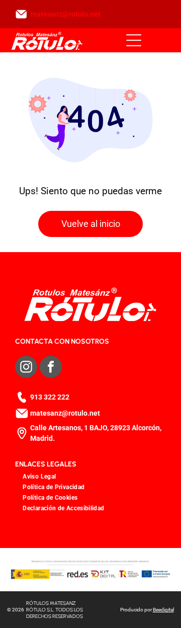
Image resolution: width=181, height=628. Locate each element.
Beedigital (163, 609)
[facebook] (51, 368)
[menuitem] (39, 476)
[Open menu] (133, 40)
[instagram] (26, 368)
